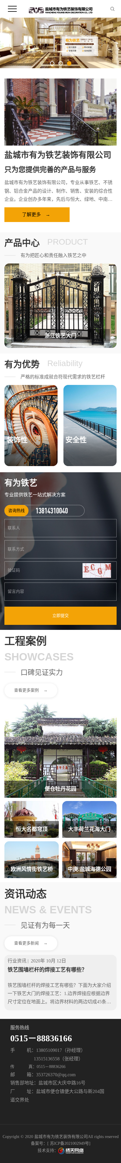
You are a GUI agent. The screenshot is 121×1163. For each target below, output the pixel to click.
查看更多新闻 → (31, 943)
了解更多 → (36, 214)
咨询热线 (16, 510)
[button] (52, 63)
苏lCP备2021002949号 (69, 1143)
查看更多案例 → (31, 690)
